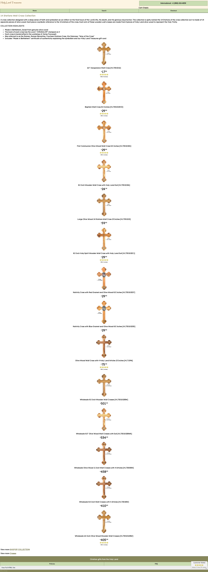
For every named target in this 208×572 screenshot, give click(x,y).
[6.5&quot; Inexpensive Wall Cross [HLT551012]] (104, 65)
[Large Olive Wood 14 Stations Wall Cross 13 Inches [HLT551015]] (104, 216)
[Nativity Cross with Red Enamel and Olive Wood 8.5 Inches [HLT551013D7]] (104, 289)
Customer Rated (199, 563)
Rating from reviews (199, 567)
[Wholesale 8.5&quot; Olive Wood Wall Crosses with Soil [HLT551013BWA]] (104, 431)
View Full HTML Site (8, 567)
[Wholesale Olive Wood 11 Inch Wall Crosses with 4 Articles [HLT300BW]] (104, 465)
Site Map (3, 571)
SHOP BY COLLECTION (20, 549)
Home (35, 10)
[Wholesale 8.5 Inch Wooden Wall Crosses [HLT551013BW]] (104, 396)
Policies (52, 564)
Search (104, 10)
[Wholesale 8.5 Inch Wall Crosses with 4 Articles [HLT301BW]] (104, 499)
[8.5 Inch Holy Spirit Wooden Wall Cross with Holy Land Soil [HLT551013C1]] (104, 250)
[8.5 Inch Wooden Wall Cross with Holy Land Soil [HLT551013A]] (104, 182)
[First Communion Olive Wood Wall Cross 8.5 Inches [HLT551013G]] (104, 143)
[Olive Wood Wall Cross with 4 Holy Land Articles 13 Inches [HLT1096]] (104, 357)
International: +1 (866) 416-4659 (173, 3)
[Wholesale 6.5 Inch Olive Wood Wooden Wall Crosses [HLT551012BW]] (104, 533)
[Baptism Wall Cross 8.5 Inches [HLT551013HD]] (104, 104)
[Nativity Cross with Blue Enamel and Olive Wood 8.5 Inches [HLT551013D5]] (104, 323)
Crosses (13, 553)
